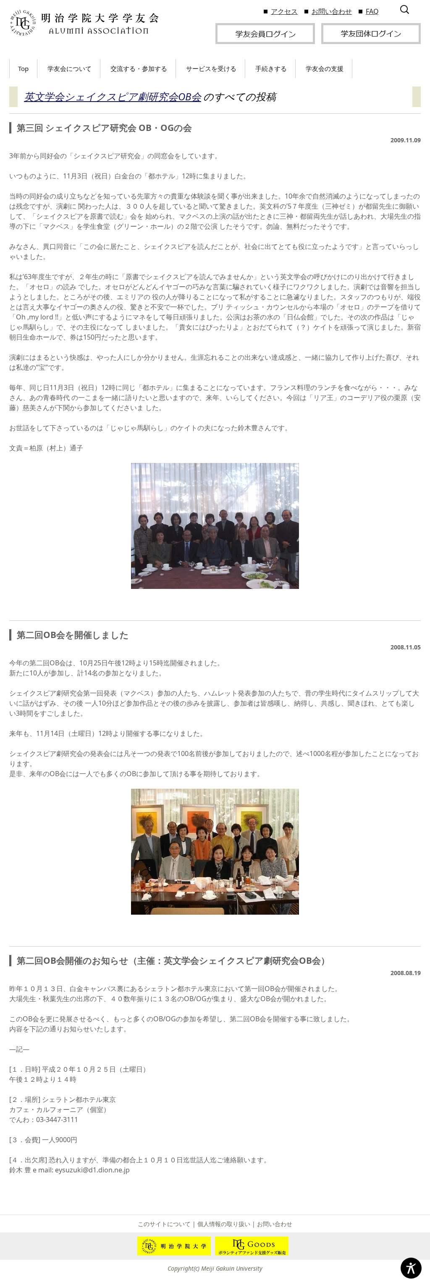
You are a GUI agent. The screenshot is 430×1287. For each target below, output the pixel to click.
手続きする (271, 68)
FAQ (372, 11)
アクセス (284, 11)
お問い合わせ (332, 11)
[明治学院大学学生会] (83, 22)
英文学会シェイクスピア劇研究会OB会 (112, 96)
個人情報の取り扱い (223, 1224)
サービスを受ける (211, 68)
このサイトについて (164, 1224)
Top (23, 68)
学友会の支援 (324, 68)
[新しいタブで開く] (265, 32)
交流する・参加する (138, 68)
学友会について (69, 68)
